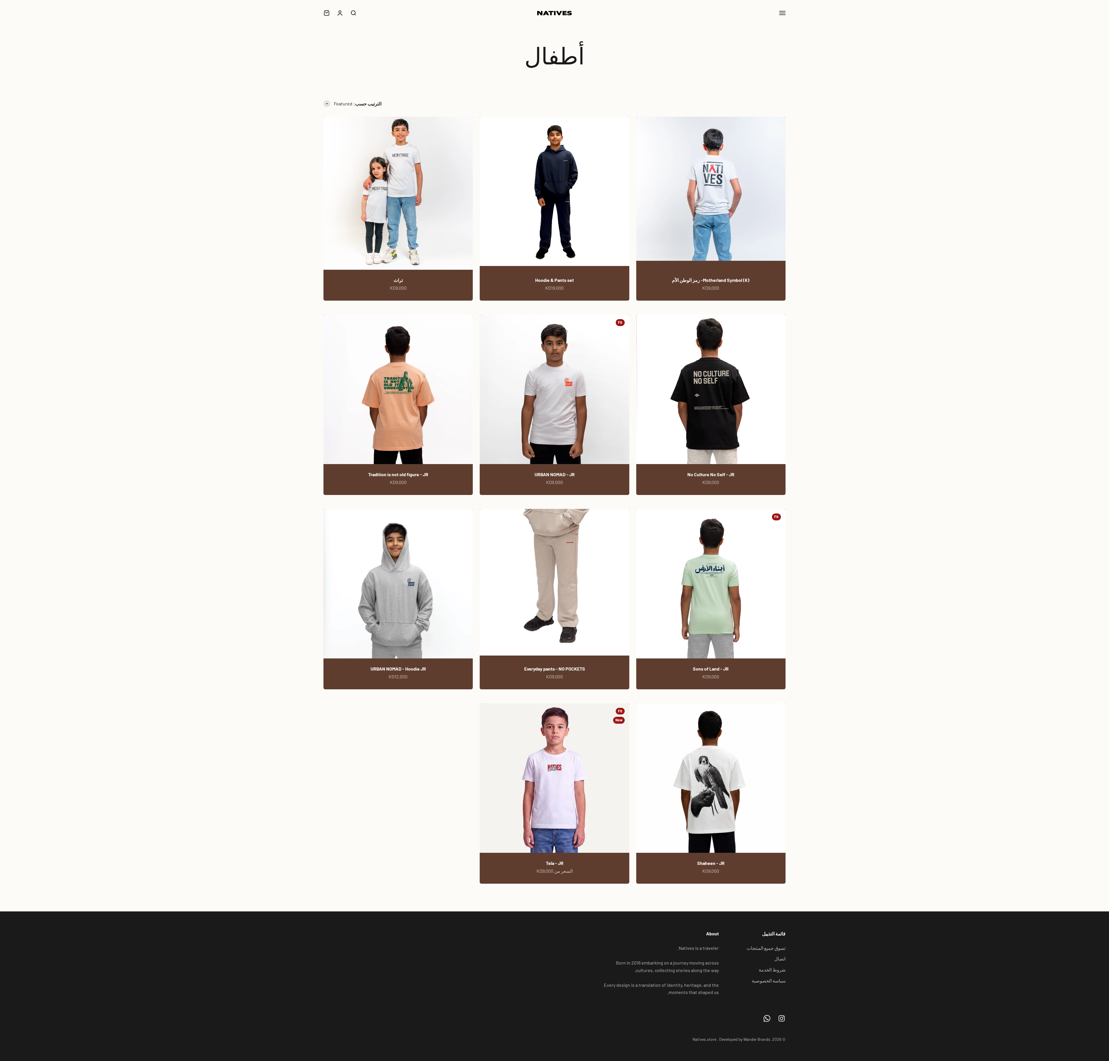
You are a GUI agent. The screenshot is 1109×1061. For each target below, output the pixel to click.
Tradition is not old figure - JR (398, 474)
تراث (398, 280)
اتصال (780, 958)
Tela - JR (554, 863)
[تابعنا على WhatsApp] (767, 1018)
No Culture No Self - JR (710, 474)
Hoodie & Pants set (554, 280)
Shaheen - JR (711, 863)
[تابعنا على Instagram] (782, 1018)
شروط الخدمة (772, 969)
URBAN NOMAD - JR (555, 474)
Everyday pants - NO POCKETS (554, 668)
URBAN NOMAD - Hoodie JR (398, 668)
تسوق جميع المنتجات (766, 948)
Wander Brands (756, 1039)
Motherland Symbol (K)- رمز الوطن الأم (710, 280)
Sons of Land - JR (711, 668)
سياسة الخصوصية (769, 980)
